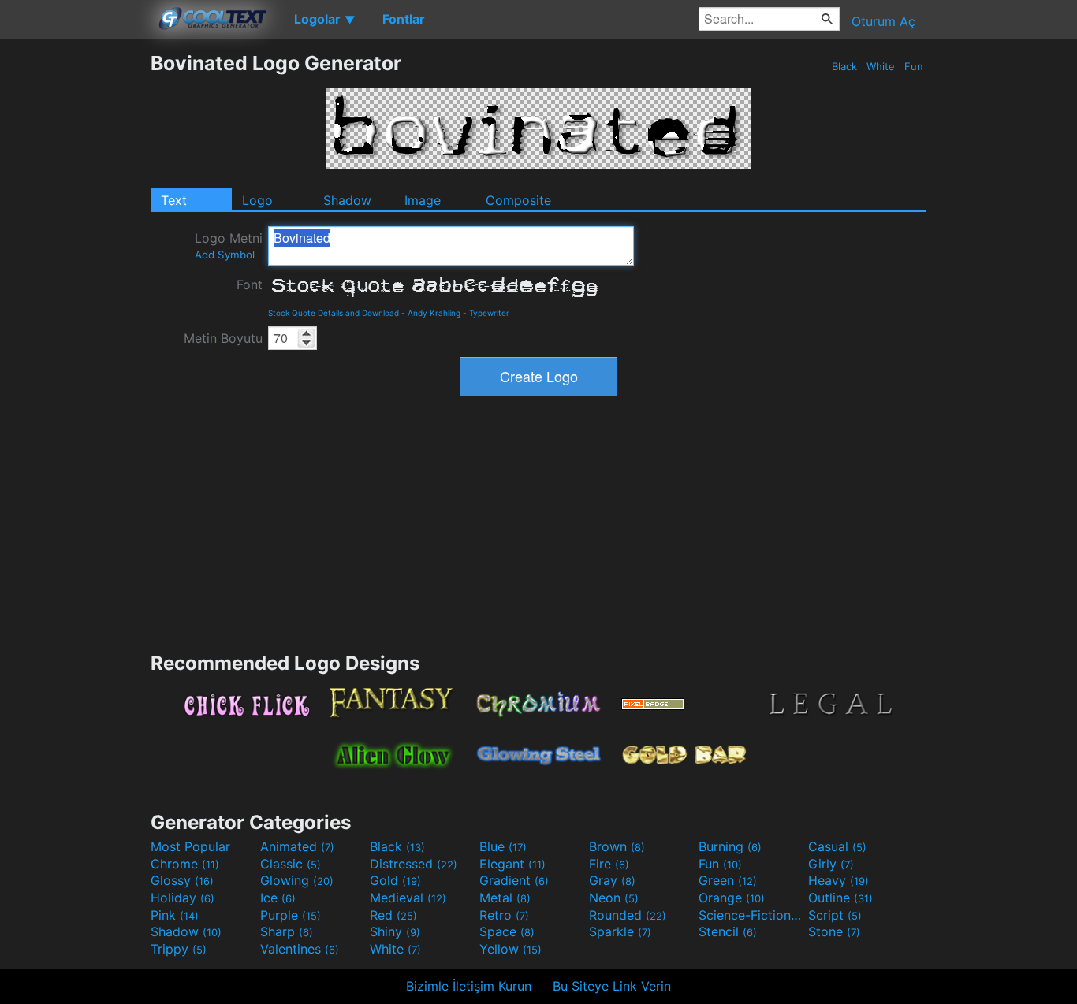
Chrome (185, 864)
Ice (278, 897)
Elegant (512, 864)
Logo (257, 200)
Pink (175, 915)
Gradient (514, 880)
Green (728, 880)
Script (835, 915)
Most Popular (190, 846)
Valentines (299, 949)
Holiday (182, 897)
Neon (614, 897)
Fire (609, 864)
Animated (297, 846)
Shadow (347, 200)
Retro (504, 915)
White (880, 66)
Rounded (627, 915)
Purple (290, 915)
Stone (834, 931)
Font (250, 284)
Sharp (286, 931)
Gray (612, 880)
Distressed (413, 864)
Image (422, 200)
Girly (831, 864)
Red (393, 915)
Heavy (838, 880)
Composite (518, 200)
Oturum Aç (883, 21)
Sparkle (620, 931)
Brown (617, 846)
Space (507, 931)
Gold (395, 880)
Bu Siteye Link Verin (612, 986)
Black (844, 66)
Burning (730, 846)
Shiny (395, 931)
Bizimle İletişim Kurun (468, 986)
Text (174, 200)
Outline (840, 897)
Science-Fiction (751, 915)
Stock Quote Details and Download (333, 313)
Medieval (408, 897)
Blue (503, 846)
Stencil (728, 931)
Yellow (510, 949)
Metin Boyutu (223, 338)
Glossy (182, 880)
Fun (913, 66)
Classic (290, 864)
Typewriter (489, 313)
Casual (837, 846)
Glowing (297, 880)
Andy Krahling (434, 313)
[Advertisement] (75, 287)
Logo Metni (229, 245)
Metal (505, 897)
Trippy (179, 949)
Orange (732, 897)
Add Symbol (225, 254)
